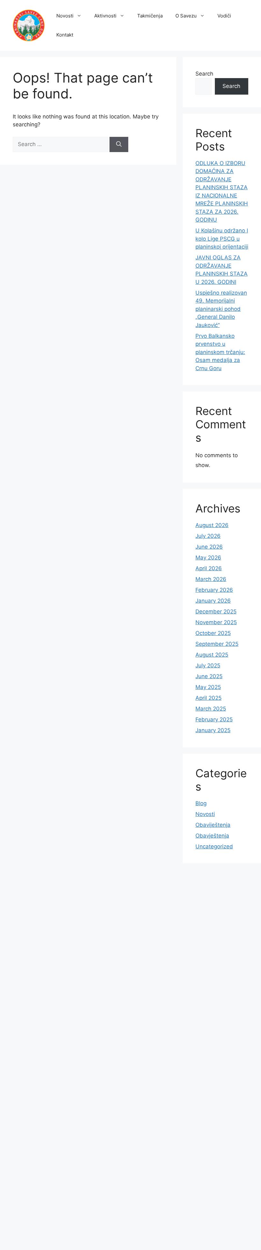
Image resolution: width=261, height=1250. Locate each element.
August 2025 (211, 655)
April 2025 (208, 698)
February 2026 (214, 590)
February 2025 (214, 719)
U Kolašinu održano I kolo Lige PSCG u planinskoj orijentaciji (221, 238)
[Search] (118, 144)
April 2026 (208, 568)
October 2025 (213, 633)
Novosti (65, 16)
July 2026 (208, 536)
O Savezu (186, 16)
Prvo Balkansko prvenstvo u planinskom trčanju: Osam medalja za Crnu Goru (220, 352)
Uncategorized (214, 846)
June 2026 (209, 547)
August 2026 (212, 525)
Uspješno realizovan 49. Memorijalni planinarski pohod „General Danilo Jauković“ (221, 309)
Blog (201, 803)
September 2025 (216, 644)
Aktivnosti (105, 16)
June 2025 (208, 676)
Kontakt (64, 35)
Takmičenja (150, 16)
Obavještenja (212, 835)
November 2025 (216, 622)
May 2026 (208, 557)
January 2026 (213, 601)
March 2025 (210, 708)
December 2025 (215, 611)
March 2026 (210, 579)
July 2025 (207, 665)
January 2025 (212, 730)
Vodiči (224, 16)
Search (204, 73)
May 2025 (208, 687)
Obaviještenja (212, 825)
